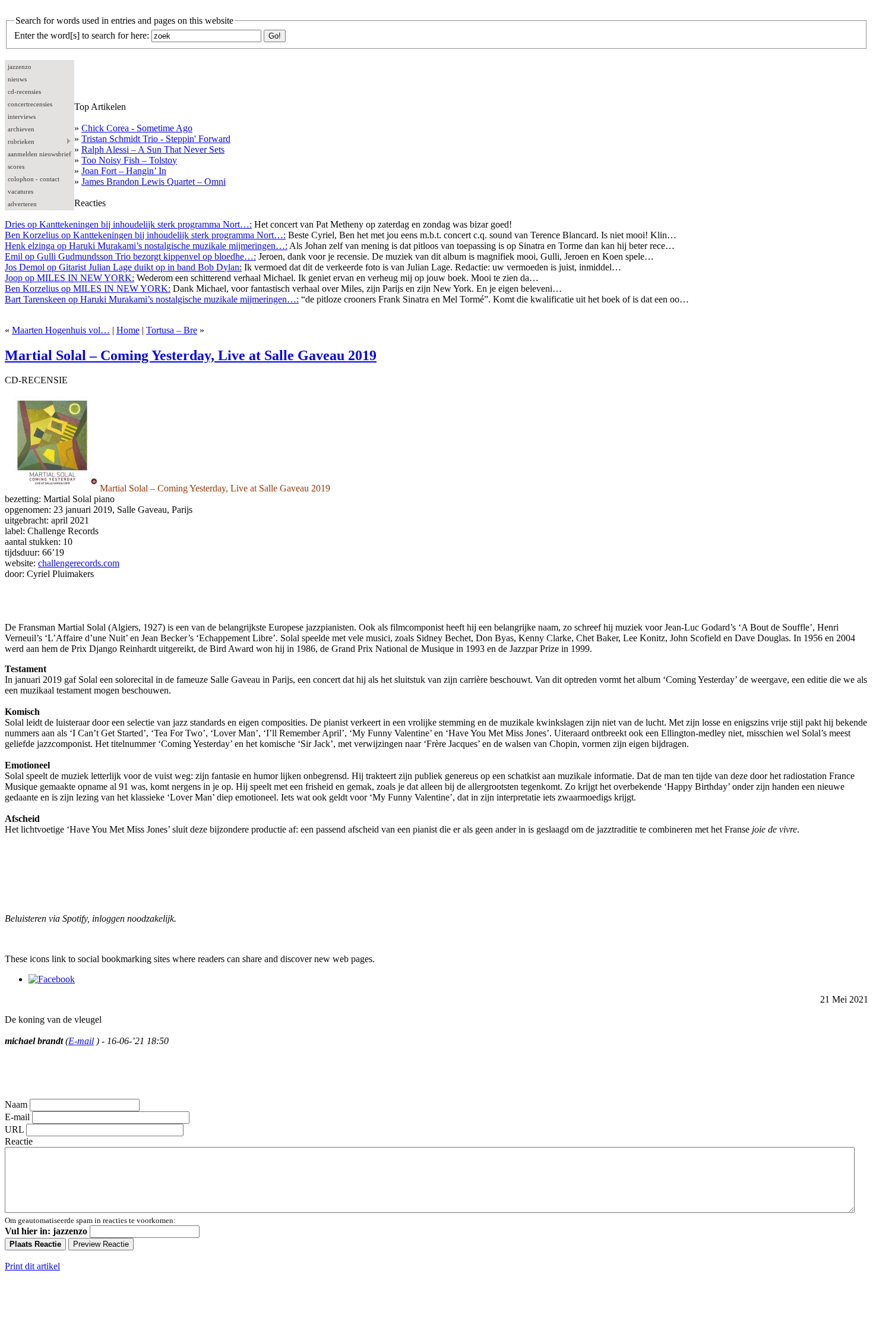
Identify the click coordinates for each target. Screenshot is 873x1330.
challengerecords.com (78, 563)
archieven (21, 129)
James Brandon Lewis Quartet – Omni (153, 182)
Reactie (19, 1141)
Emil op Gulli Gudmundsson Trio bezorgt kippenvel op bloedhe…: (130, 256)
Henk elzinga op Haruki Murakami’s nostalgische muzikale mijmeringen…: (146, 246)
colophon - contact (33, 178)
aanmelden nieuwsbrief (39, 153)
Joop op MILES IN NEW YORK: (69, 278)
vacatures (20, 191)
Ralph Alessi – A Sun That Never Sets (152, 149)
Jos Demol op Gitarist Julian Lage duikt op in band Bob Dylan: (123, 267)
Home (128, 330)
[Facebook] (52, 979)
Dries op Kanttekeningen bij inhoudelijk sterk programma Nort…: (128, 224)
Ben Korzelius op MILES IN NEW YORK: (87, 288)
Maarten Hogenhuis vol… (61, 330)
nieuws (17, 79)
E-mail (81, 1041)
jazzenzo (19, 66)
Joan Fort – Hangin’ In (123, 171)
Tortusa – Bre (171, 330)
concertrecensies (30, 104)
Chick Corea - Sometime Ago (136, 128)
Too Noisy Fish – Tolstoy (129, 160)
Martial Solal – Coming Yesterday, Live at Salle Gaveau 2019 (191, 355)
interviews (22, 116)
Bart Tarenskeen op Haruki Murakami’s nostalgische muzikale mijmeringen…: (152, 299)
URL (14, 1129)
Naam (16, 1104)
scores (16, 166)
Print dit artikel (32, 1266)
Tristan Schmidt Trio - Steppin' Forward (155, 139)
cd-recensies (24, 91)
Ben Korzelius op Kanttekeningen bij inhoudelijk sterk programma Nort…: (145, 235)
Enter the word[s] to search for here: (81, 35)
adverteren (22, 203)
